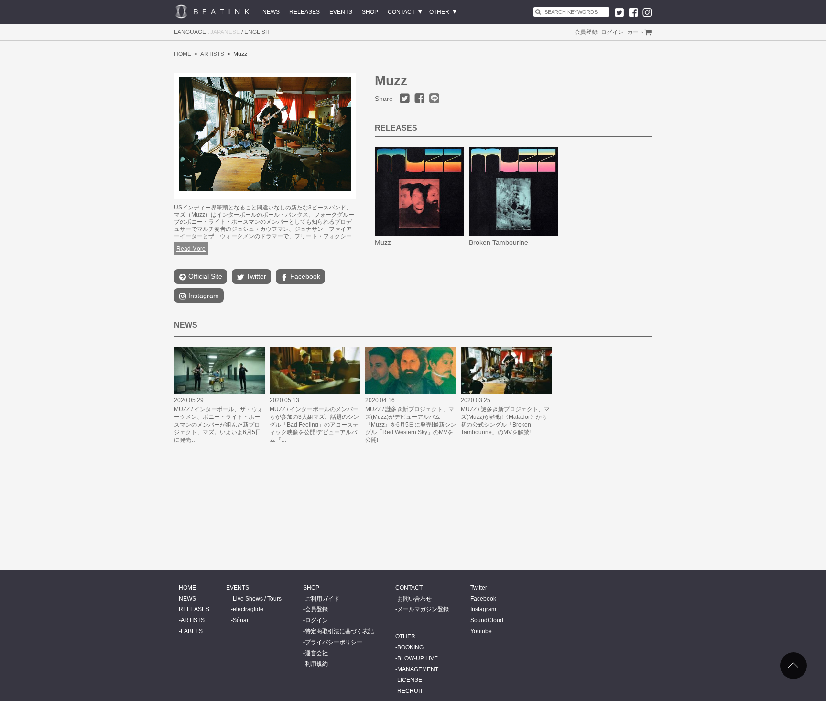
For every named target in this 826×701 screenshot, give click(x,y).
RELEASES (304, 12)
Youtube (481, 631)
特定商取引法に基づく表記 (339, 631)
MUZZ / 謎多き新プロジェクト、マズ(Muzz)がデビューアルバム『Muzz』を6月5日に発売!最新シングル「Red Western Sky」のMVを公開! (410, 424)
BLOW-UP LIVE (417, 658)
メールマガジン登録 (423, 609)
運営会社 (316, 653)
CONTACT (401, 12)
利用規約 (316, 663)
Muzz (383, 242)
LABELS (192, 631)
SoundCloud (486, 620)
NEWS (271, 12)
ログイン (612, 32)
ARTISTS (212, 54)
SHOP (370, 12)
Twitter (255, 276)
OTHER (439, 12)
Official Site (204, 276)
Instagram (202, 295)
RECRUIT (410, 691)
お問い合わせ (414, 598)
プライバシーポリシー (333, 642)
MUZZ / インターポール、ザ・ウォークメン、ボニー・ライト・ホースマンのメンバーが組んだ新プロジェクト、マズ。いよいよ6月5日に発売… (218, 424)
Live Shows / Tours (257, 598)
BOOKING (410, 647)
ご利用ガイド (322, 598)
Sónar (241, 620)
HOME (182, 54)
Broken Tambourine (498, 242)
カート (635, 32)
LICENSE (409, 680)
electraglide (248, 609)
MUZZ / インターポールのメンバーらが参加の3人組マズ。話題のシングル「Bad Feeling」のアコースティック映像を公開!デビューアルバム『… (314, 424)
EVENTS (340, 12)
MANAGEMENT (417, 669)
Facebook (304, 276)
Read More (191, 248)
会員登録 (586, 32)
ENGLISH (257, 32)
